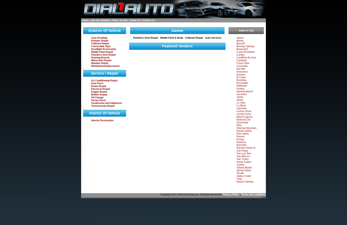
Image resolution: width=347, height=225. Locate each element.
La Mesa (241, 105)
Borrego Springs (245, 46)
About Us (135, 20)
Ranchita (241, 145)
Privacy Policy (231, 194)
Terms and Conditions (253, 194)
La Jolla (241, 102)
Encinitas (242, 80)
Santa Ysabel (244, 162)
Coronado (242, 66)
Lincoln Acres (244, 114)
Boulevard (242, 49)
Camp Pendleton (246, 52)
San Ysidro (243, 159)
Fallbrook (242, 85)
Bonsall (241, 43)
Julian (240, 100)
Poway (240, 139)
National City (244, 119)
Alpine (240, 37)
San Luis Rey (244, 153)
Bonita (240, 40)
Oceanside (242, 122)
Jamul (240, 97)
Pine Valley (243, 133)
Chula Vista (243, 63)
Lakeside (242, 108)
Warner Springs (245, 181)
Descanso (242, 71)
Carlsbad (242, 60)
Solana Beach (244, 167)
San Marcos (243, 156)
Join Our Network (100, 20)
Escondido (242, 83)
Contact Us (148, 20)
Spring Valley (244, 170)
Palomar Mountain (247, 128)
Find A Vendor (120, 20)
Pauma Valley (244, 131)
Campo (241, 54)
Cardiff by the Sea (246, 57)
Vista (239, 178)
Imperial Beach (245, 91)
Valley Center (244, 176)
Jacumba (242, 94)
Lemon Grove (244, 111)
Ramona (241, 142)
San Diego (242, 150)
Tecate (240, 173)
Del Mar (241, 68)
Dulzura (241, 74)
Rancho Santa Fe (246, 147)
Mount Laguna (244, 116)
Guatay (240, 88)
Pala (239, 125)
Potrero (241, 136)
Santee (240, 164)
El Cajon (241, 77)
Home (85, 20)
